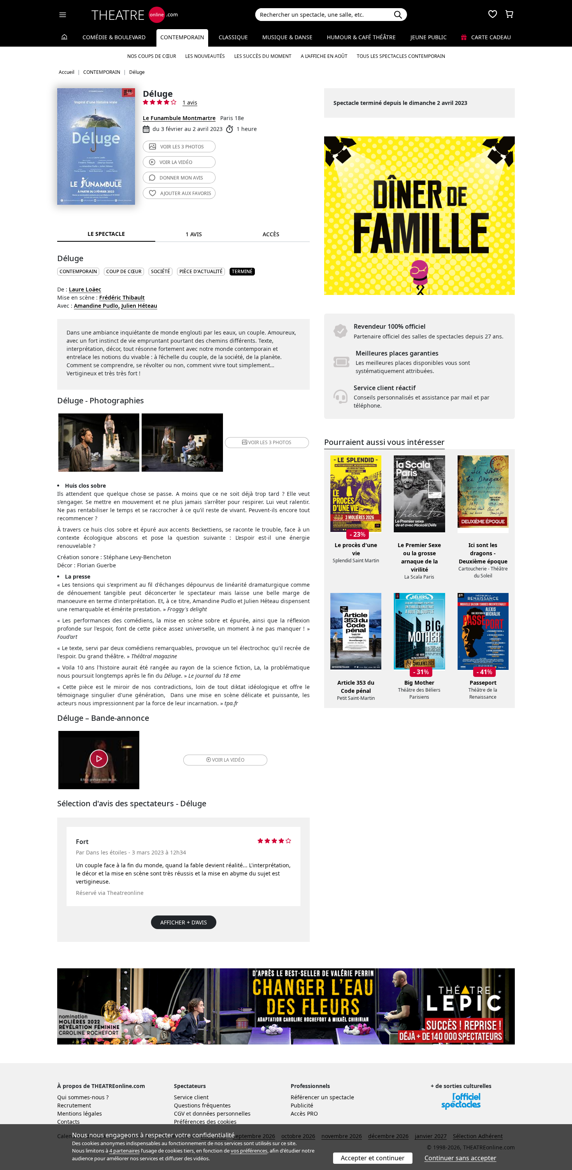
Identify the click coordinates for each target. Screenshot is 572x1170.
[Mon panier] (509, 15)
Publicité (302, 1105)
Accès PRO (304, 1113)
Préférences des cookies (205, 1121)
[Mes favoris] (492, 15)
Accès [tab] (271, 234)
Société (160, 271)
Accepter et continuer (373, 1158)
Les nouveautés (205, 56)
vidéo (176, 162)
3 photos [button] (269, 442)
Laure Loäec (85, 289)
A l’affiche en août (324, 56)
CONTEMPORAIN (78, 271)
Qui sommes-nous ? (83, 1097)
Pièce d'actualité (201, 271)
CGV (179, 1113)
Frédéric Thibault (122, 297)
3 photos (182, 146)
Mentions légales (79, 1113)
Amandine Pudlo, (97, 305)
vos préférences (249, 1150)
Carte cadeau (490, 37)
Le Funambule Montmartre (179, 118)
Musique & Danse (287, 37)
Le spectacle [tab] (106, 233)
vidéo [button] (228, 760)
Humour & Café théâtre (361, 37)
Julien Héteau (139, 305)
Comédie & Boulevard (114, 37)
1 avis (189, 102)
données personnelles (222, 1113)
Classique (233, 37)
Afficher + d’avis (183, 922)
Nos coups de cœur (151, 56)
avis (181, 177)
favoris (185, 193)
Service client (191, 1097)
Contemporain (182, 37)
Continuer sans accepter (461, 1158)
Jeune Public (429, 37)
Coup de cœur (124, 271)
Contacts (68, 1121)
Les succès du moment (262, 56)
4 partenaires (124, 1150)
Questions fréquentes (202, 1105)
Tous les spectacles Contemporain (401, 56)
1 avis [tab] (194, 234)
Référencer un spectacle (322, 1097)
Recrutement (74, 1105)
